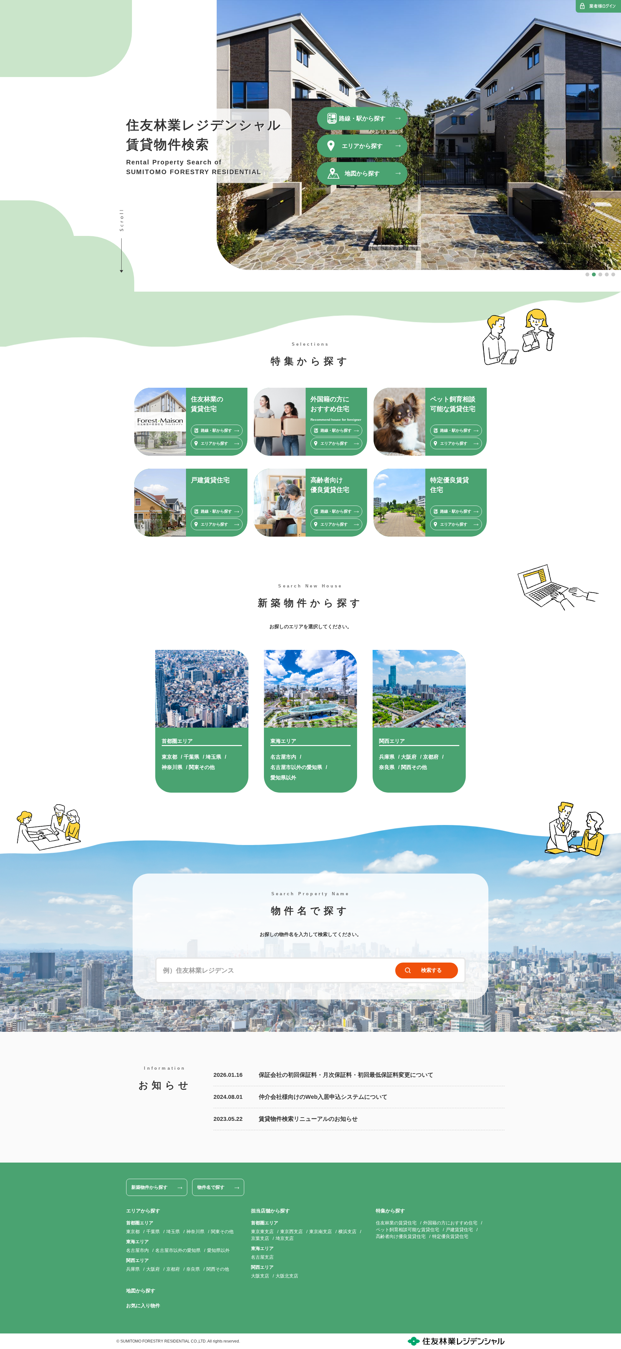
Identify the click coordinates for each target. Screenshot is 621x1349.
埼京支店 (285, 1238)
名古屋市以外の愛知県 (296, 767)
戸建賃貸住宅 (459, 1229)
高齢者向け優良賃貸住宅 (401, 1236)
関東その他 (202, 767)
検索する (431, 970)
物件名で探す (210, 1187)
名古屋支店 (262, 1257)
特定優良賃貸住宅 (450, 1236)
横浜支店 (347, 1231)
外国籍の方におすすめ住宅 (450, 1222)
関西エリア (392, 741)
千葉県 (191, 757)
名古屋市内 (283, 757)
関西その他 (414, 767)
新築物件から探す (149, 1187)
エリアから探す (362, 145)
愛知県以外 (283, 777)
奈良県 (387, 767)
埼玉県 (213, 757)
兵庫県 (387, 757)
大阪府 (409, 757)
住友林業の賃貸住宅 (396, 1222)
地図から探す (362, 173)
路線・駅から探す (362, 118)
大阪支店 (260, 1275)
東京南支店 (320, 1231)
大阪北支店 (287, 1275)
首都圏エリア (177, 741)
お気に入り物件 (143, 1305)
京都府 (431, 757)
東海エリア (283, 741)
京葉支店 (260, 1238)
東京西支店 (291, 1231)
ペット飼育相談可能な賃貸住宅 (407, 1229)
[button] (587, 274)
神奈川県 (172, 767)
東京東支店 (262, 1231)
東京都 (169, 757)
